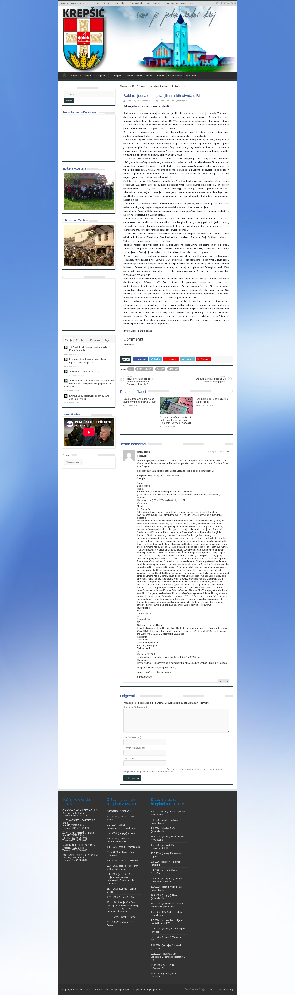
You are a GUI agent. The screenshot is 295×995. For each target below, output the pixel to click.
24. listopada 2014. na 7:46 (218, 452)
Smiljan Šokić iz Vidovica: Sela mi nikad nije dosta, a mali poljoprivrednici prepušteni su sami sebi (89, 383)
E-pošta (134, 748)
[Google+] (218, 3)
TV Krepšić (115, 75)
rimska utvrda (144, 369)
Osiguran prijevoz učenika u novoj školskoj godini (211, 379)
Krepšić (75, 75)
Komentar (135, 707)
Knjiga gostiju (175, 75)
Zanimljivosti (187, 3)
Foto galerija (100, 75)
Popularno (81, 340)
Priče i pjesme (171, 3)
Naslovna (124, 86)
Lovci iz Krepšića (153, 3)
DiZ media (227, 989)
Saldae (160, 369)
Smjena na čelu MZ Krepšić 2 (84, 371)
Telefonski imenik (133, 75)
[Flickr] (228, 3)
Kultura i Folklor (110, 3)
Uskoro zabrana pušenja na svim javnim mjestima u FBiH (139, 400)
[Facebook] (221, 3)
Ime (132, 737)
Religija (96, 3)
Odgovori (224, 681)
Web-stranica (129, 758)
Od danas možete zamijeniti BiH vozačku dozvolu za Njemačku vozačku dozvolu (175, 420)
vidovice (173, 369)
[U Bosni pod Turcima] (89, 245)
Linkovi (149, 75)
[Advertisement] (89, 304)
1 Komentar (164, 101)
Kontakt (161, 75)
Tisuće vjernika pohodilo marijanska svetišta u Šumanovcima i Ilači (140, 380)
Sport (123, 3)
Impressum (190, 75)
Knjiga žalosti (136, 3)
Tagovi (108, 340)
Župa (86, 75)
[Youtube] (235, 3)
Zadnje (68, 340)
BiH (134, 86)
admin (128, 101)
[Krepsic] (147, 39)
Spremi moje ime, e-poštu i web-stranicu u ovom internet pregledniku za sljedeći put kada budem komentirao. (173, 770)
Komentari (95, 340)
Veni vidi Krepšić (64, 75)
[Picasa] (231, 3)
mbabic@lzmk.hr (145, 657)
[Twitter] (224, 3)
